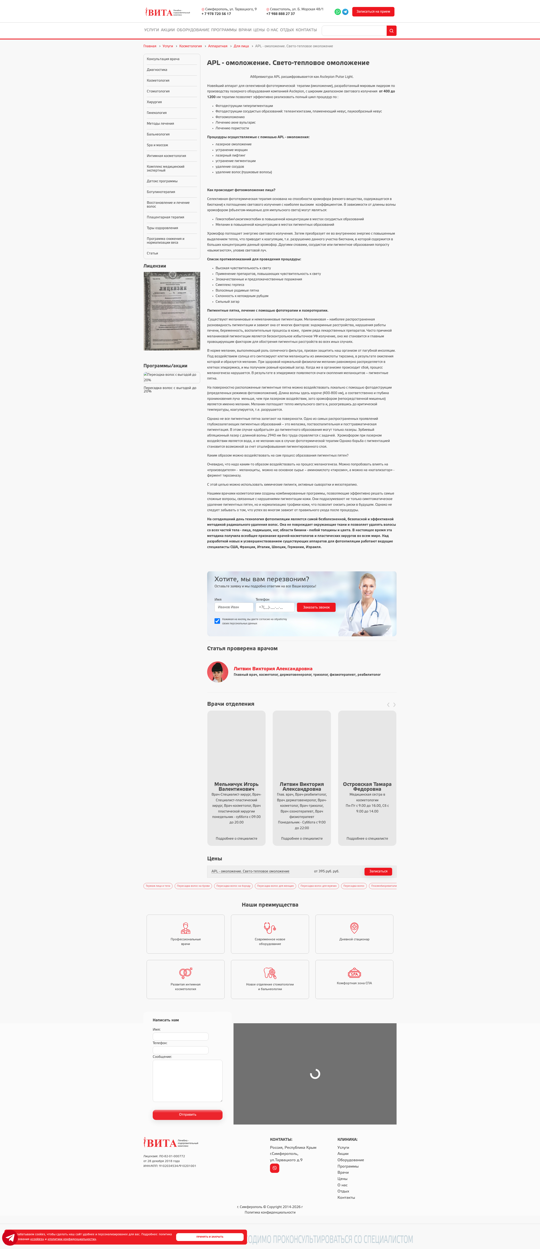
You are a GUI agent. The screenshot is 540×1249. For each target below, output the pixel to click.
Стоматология (158, 91)
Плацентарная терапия (165, 217)
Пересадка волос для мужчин (319, 886)
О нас (272, 30)
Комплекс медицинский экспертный (165, 168)
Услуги (151, 30)
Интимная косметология (166, 156)
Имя (218, 599)
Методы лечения (160, 123)
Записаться (378, 871)
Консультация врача (163, 59)
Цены (259, 30)
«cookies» (37, 1239)
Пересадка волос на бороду (233, 886)
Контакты (306, 30)
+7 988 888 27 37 (280, 14)
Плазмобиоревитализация (387, 886)
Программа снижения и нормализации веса (165, 240)
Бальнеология (158, 134)
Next (399, 886)
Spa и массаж (157, 145)
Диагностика (157, 70)
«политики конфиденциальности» (71, 1239)
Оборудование (193, 30)
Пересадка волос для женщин (275, 886)
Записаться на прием (373, 11)
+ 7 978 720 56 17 (216, 14)
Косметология (158, 80)
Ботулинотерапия (161, 192)
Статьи (152, 253)
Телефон (262, 599)
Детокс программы (162, 181)
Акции (168, 30)
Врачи (245, 30)
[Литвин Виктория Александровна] (218, 672)
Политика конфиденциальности (270, 1212)
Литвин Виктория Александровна (273, 669)
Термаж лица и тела (158, 886)
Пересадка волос (353, 886)
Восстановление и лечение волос (168, 204)
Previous (141, 886)
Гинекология (157, 113)
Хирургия (154, 102)
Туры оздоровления (162, 228)
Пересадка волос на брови (193, 886)
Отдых (287, 30)
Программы (224, 30)
